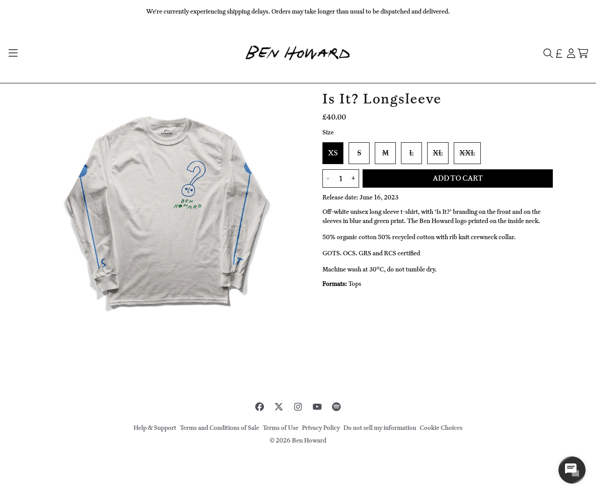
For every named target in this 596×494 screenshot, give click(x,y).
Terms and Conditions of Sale (219, 428)
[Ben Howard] (298, 53)
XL (438, 153)
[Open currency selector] (559, 53)
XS (333, 153)
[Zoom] (167, 214)
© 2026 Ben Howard (298, 440)
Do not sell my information (379, 428)
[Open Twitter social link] (278, 406)
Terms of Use (280, 428)
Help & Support (155, 428)
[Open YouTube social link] (317, 406)
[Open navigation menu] (13, 53)
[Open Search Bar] (547, 53)
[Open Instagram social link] (298, 406)
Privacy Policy (321, 428)
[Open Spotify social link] (336, 406)
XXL (467, 153)
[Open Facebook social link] (259, 406)
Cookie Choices (441, 428)
